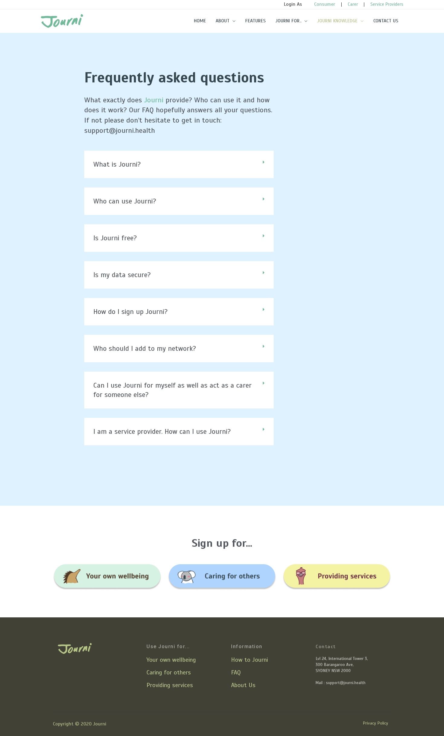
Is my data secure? (122, 274)
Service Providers (386, 4)
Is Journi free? (115, 238)
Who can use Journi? (124, 201)
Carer (353, 4)
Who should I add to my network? (144, 348)
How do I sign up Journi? (130, 311)
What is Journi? (117, 164)
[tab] (179, 164)
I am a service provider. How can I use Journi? (162, 431)
